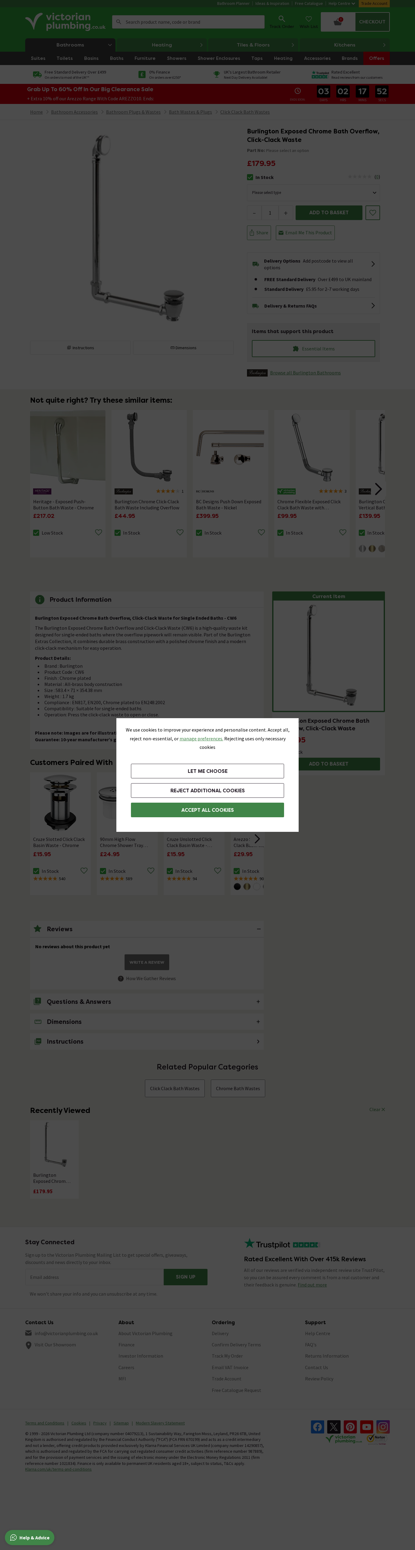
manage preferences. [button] (201, 738)
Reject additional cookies (207, 790)
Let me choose (208, 771)
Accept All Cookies (207, 810)
